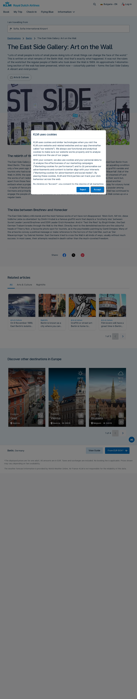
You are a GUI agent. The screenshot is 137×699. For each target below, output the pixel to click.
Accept (97, 189)
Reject (83, 189)
